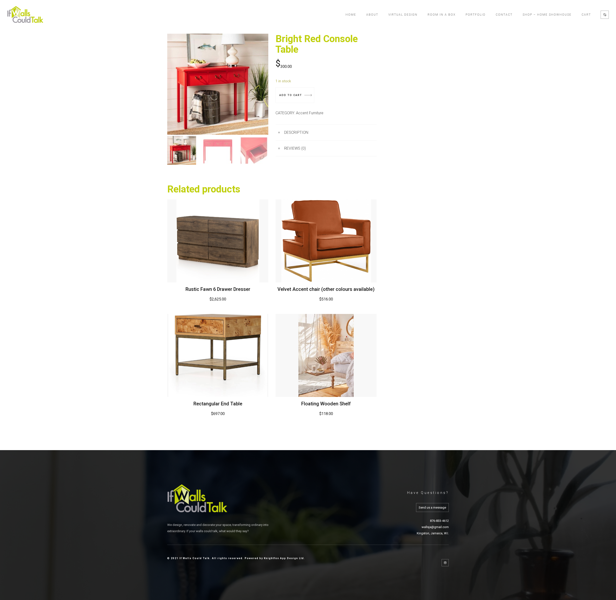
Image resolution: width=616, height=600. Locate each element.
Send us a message (432, 507)
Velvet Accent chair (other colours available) (326, 289)
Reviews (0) (295, 148)
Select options (326, 240)
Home (351, 14)
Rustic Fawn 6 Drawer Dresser (218, 289)
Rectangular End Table (217, 404)
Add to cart (290, 95)
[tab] (326, 132)
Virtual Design (402, 14)
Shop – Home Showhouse (547, 14)
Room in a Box (442, 14)
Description (296, 132)
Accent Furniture (309, 113)
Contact (504, 14)
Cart (586, 14)
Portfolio (476, 14)
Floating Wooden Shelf (326, 404)
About (372, 14)
